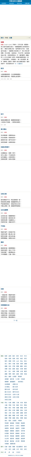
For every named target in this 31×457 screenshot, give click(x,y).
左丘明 (7, 438)
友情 (21, 371)
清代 (25, 449)
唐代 (25, 446)
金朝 (13, 449)
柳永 (10, 408)
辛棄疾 (20, 420)
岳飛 (25, 413)
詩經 (21, 374)
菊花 (6, 361)
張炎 (6, 420)
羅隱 (17, 410)
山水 (17, 361)
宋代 (2, 71)
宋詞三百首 (8, 399)
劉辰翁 (12, 438)
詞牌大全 (15, 384)
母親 (17, 371)
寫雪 (10, 358)
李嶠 (10, 418)
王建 (25, 410)
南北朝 (18, 446)
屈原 (6, 415)
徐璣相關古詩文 (11, 455)
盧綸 (21, 413)
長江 (6, 363)
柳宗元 (12, 425)
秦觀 (6, 418)
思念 (10, 369)
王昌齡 (23, 428)
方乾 (25, 415)
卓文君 (17, 441)
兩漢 (10, 446)
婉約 (13, 374)
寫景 (5, 124)
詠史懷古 (20, 381)
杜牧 (21, 402)
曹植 (21, 408)
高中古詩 (15, 389)
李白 (6, 402)
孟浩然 (7, 425)
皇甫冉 (23, 436)
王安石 (17, 425)
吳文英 (7, 436)
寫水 (25, 361)
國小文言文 (8, 392)
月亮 (13, 361)
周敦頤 (23, 441)
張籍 (17, 408)
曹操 (6, 408)
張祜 (21, 410)
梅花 (21, 358)
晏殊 (17, 413)
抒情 (13, 366)
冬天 (25, 356)
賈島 (25, 405)
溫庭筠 (17, 428)
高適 (21, 415)
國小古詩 (15, 387)
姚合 (13, 413)
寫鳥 (11, 79)
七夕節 (17, 379)
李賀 (13, 408)
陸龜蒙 (7, 431)
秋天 (2, 124)
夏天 (17, 356)
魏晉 (13, 446)
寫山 (21, 361)
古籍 (10, 38)
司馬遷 (7, 443)
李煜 (10, 405)
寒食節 (20, 376)
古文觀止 (7, 387)
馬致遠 (12, 436)
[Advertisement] (15, 20)
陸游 (25, 402)
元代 (17, 449)
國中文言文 (16, 392)
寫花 (17, 358)
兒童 (13, 363)
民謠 (25, 374)
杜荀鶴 (7, 433)
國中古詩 (7, 389)
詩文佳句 (11, 3)
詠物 (10, 356)
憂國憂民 (12, 381)
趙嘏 (13, 418)
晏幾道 (17, 433)
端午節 (12, 379)
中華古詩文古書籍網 (15, 1)
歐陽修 (23, 425)
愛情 (13, 369)
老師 (13, 371)
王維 (17, 402)
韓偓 (13, 415)
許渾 (13, 410)
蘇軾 (13, 402)
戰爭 (25, 371)
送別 (25, 366)
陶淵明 (23, 423)
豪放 (17, 374)
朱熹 (17, 415)
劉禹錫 (12, 423)
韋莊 (6, 413)
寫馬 (21, 363)
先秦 (6, 446)
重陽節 (7, 381)
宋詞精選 (7, 384)
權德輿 (17, 436)
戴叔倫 (12, 441)
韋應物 (7, 428)
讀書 (6, 374)
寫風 (13, 358)
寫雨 (6, 358)
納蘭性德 (12, 443)
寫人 (10, 371)
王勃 (10, 413)
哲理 (21, 369)
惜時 (10, 374)
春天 (13, 356)
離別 (21, 366)
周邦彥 (12, 433)
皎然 (25, 408)
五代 (6, 449)
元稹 (6, 405)
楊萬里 (12, 431)
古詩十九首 (16, 394)
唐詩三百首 (8, 397)
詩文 (2, 38)
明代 (21, 449)
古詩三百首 (3, 79)
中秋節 (23, 379)
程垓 (10, 420)
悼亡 (6, 371)
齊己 (21, 405)
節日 (6, 376)
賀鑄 (21, 418)
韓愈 (17, 405)
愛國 (17, 366)
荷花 (25, 358)
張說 (25, 418)
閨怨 (25, 369)
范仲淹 (23, 431)
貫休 (10, 410)
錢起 (10, 415)
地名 (10, 366)
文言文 (18, 452)
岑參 (13, 405)
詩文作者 (19, 3)
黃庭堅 (17, 438)
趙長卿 (23, 438)
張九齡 (7, 441)
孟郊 (6, 410)
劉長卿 (12, 428)
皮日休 (23, 433)
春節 (10, 376)
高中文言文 (8, 394)
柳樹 (10, 361)
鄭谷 (17, 418)
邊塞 (6, 366)
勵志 (17, 369)
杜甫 (10, 402)
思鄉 (6, 369)
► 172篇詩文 (19, 63)
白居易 (14, 420)
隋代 (21, 446)
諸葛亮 (17, 431)
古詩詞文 (4, 3)
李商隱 (17, 423)
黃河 (10, 363)
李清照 (7, 423)
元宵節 (14, 376)
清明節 (7, 379)
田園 (8, 79)
